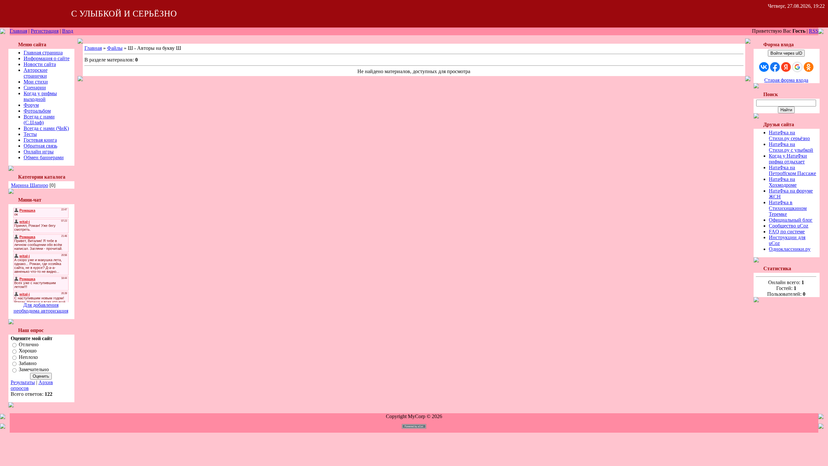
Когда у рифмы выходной (40, 96)
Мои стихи (36, 81)
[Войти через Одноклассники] (808, 67)
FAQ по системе (787, 231)
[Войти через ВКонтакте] (764, 67)
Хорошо (28, 351)
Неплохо (28, 357)
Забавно (28, 363)
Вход (67, 31)
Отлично (28, 344)
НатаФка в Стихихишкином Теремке (788, 208)
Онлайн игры (39, 151)
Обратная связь (40, 146)
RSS (813, 31)
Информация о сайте (47, 58)
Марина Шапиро (29, 185)
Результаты (23, 382)
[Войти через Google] (797, 67)
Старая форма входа (786, 80)
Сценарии (35, 87)
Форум (31, 105)
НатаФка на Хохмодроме (783, 182)
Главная (18, 31)
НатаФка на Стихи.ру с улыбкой (791, 147)
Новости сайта (40, 64)
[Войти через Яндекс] (786, 67)
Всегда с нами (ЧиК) (46, 128)
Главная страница (43, 52)
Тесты (30, 134)
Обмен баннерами (44, 157)
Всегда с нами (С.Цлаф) (39, 119)
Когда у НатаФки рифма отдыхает (788, 158)
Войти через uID (786, 53)
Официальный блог (790, 220)
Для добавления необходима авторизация (41, 308)
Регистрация (45, 31)
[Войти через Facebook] (775, 67)
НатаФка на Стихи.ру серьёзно (789, 135)
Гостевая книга (40, 140)
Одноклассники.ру (790, 249)
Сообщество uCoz (788, 225)
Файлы (115, 48)
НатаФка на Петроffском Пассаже (792, 170)
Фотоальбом (37, 111)
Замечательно (34, 369)
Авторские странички (36, 73)
